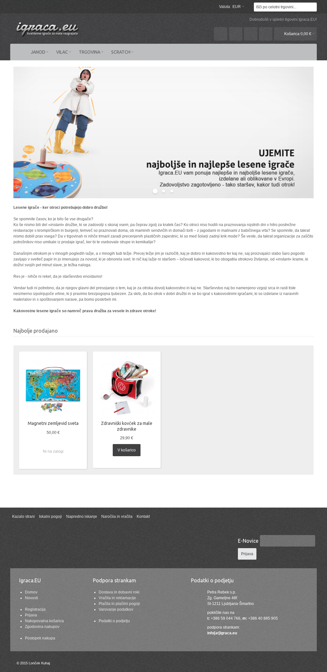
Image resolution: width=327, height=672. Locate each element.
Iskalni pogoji (50, 516)
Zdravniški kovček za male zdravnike (126, 426)
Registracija (35, 609)
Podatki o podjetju (114, 621)
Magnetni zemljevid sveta (53, 423)
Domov (31, 592)
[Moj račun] (220, 34)
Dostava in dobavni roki (119, 592)
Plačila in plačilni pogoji (119, 603)
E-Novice (248, 541)
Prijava (31, 615)
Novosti (31, 598)
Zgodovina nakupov (42, 626)
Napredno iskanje (81, 516)
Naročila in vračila (117, 516)
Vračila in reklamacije (117, 598)
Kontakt (143, 516)
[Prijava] (250, 34)
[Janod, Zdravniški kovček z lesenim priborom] (127, 388)
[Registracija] (265, 34)
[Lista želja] (235, 34)
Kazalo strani (23, 516)
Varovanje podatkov (116, 609)
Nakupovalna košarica (44, 621)
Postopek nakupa (40, 638)
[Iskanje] (312, 7)
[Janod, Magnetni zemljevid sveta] (53, 388)
